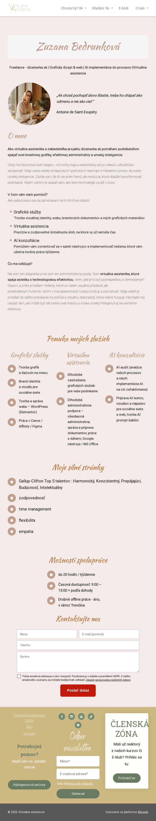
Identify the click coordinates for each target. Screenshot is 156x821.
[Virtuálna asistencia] (20, 8)
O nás (140, 8)
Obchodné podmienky (29, 715)
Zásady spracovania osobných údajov (108, 679)
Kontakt (29, 733)
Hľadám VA (100, 8)
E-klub (124, 8)
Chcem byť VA (72, 8)
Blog (29, 727)
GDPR (29, 720)
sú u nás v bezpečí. (82, 783)
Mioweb (143, 812)
